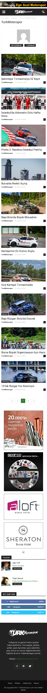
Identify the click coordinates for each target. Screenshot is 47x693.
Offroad (4, 213)
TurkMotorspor (7, 82)
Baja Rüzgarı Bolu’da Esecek (18, 318)
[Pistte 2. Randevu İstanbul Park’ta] (23, 135)
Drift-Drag (5, 382)
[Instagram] (23, 666)
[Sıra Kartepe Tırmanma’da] (23, 271)
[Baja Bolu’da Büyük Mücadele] (23, 203)
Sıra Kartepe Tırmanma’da (17, 284)
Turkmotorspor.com (29, 653)
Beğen (41, 601)
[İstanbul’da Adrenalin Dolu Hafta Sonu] (23, 98)
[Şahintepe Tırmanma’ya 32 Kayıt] (23, 65)
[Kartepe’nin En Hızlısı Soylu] (23, 237)
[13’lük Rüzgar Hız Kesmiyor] (23, 372)
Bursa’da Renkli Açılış (14, 183)
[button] (43, 11)
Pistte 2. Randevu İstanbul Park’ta (21, 149)
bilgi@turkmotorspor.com (27, 659)
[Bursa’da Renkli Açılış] (23, 169)
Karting (4, 179)
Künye (10, 683)
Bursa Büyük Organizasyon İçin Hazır (23, 352)
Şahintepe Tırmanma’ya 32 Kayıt (20, 78)
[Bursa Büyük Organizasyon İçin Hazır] (23, 338)
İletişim (36, 683)
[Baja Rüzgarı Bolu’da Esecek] (23, 304)
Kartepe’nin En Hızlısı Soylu (17, 251)
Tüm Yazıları (17, 568)
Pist (3, 108)
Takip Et (40, 607)
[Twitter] (30, 666)
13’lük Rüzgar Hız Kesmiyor (17, 386)
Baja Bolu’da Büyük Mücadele (19, 217)
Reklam (17, 683)
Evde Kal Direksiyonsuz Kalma (24, 581)
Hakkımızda (27, 683)
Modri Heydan (18, 566)
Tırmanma (5, 74)
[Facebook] (17, 666)
